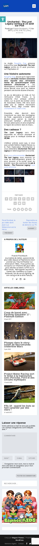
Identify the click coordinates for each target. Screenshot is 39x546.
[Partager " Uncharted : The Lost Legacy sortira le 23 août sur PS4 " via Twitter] (11, 199)
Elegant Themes (18, 538)
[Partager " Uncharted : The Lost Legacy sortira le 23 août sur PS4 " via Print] (24, 203)
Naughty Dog (20, 63)
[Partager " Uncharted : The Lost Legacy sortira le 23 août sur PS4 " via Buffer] (32, 199)
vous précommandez (16, 155)
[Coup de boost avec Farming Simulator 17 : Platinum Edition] (19, 301)
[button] (3, 19)
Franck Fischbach (20, 28)
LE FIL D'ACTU (19, 30)
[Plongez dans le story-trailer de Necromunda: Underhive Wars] (19, 331)
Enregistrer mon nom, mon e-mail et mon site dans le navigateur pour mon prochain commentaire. (18, 466)
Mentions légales (11, 543)
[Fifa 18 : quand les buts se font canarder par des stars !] (19, 394)
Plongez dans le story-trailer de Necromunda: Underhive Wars (17, 344)
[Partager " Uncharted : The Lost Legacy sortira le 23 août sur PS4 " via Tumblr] (19, 199)
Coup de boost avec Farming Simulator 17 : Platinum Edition (17, 314)
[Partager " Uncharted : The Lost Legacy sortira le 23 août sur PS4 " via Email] (19, 203)
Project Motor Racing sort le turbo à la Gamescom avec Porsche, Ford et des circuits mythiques (19, 377)
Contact (21, 543)
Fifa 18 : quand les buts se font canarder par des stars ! (19, 407)
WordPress (20, 540)
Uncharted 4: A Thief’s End (14, 108)
